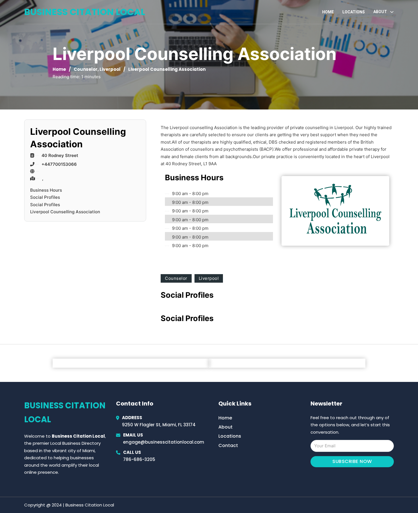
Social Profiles (45, 197)
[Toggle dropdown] (392, 12)
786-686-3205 (139, 459)
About (225, 427)
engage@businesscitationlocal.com (163, 442)
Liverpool (110, 69)
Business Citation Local (84, 11)
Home (328, 12)
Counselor (86, 69)
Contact (228, 445)
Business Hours (46, 190)
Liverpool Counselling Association (65, 211)
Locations (353, 12)
